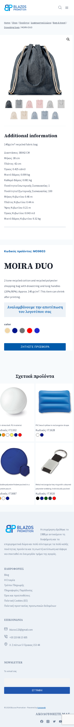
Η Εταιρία (9, 580)
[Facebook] (42, 722)
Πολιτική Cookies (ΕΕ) (16, 600)
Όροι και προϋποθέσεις (17, 595)
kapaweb (42, 707)
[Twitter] (54, 722)
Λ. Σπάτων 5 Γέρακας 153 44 (24, 645)
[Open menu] (67, 7)
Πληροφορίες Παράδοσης (18, 590)
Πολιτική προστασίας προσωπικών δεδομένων (30, 605)
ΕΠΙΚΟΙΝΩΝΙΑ (13, 620)
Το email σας (10, 671)
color (7, 324)
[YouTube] (61, 722)
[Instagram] (48, 722)
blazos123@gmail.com (21, 629)
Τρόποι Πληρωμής (14, 585)
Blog (6, 574)
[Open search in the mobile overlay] (60, 7)
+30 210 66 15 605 (18, 637)
